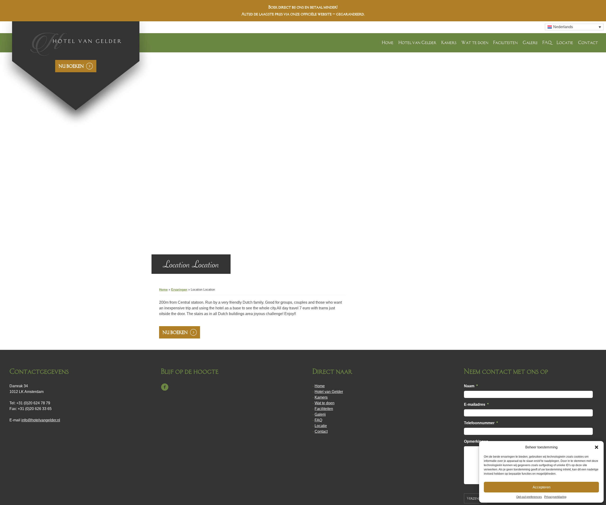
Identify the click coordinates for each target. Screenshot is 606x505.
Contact (588, 42)
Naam (471, 386)
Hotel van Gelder (417, 42)
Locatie (565, 42)
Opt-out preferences (529, 497)
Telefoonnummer (481, 423)
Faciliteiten (505, 42)
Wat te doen (474, 42)
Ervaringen (179, 289)
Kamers (448, 42)
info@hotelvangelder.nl (40, 420)
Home (387, 42)
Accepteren (541, 487)
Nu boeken (71, 66)
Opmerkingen (476, 441)
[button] (596, 447)
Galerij (530, 42)
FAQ (547, 42)
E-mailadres (476, 404)
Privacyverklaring (555, 497)
